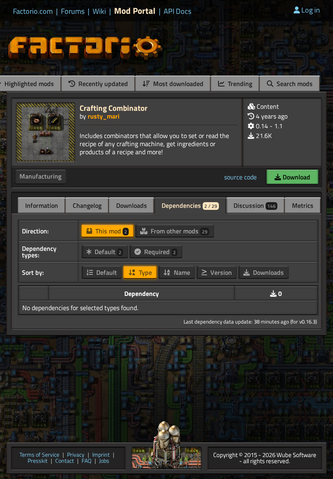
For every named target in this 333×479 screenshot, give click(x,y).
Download (295, 177)
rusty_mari (103, 116)
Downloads (131, 205)
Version (220, 272)
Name (181, 272)
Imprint (101, 455)
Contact (64, 461)
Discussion (255, 205)
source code (240, 177)
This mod (110, 231)
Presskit (38, 461)
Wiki (99, 11)
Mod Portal (135, 10)
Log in (310, 9)
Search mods (294, 83)
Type (144, 272)
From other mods (178, 231)
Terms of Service (39, 455)
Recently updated (102, 83)
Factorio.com (33, 11)
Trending (239, 83)
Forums (72, 11)
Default (107, 252)
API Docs (177, 11)
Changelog (87, 205)
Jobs (104, 461)
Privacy (75, 455)
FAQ (86, 461)
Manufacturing (40, 176)
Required (159, 252)
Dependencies (189, 205)
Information (41, 205)
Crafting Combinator (113, 108)
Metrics (303, 205)
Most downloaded (177, 83)
